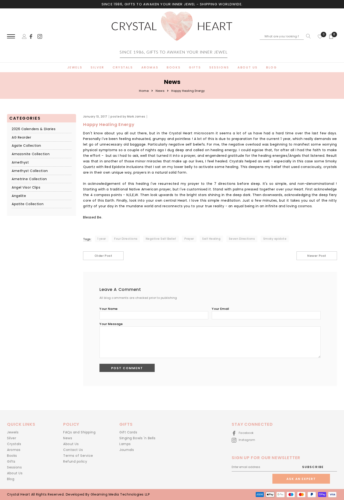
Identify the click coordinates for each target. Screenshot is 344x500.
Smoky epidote (274, 239)
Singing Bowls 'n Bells (137, 438)
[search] (307, 36)
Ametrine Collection (29, 179)
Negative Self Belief (161, 239)
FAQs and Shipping (79, 432)
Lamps (125, 444)
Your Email (220, 309)
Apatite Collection (28, 204)
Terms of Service (78, 455)
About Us (14, 473)
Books (12, 455)
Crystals (14, 444)
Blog (10, 479)
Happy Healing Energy (108, 124)
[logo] (172, 36)
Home (144, 91)
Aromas (13, 449)
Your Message (111, 324)
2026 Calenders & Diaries (33, 129)
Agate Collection (26, 145)
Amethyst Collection (30, 170)
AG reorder (21, 137)
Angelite (19, 195)
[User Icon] (24, 36)
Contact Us (73, 449)
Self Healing (211, 239)
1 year (101, 239)
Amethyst (20, 162)
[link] (33, 36)
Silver (11, 438)
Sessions (14, 467)
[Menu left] (11, 36)
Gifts (11, 461)
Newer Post (316, 256)
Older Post (103, 256)
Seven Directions (242, 239)
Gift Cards (128, 432)
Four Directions (125, 239)
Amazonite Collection (31, 154)
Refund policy (75, 461)
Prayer (189, 239)
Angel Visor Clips (26, 187)
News (160, 91)
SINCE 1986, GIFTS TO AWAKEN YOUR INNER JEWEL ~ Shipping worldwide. (172, 4)
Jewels (12, 432)
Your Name (108, 309)
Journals (126, 449)
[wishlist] (320, 36)
